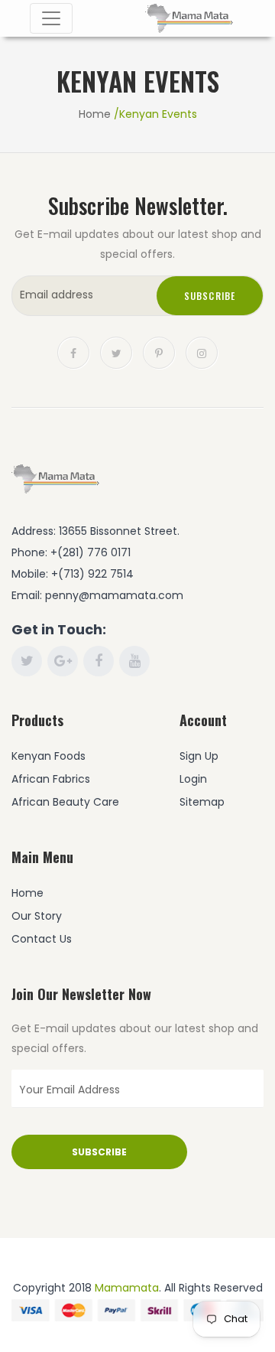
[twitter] (116, 352)
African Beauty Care (65, 802)
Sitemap (202, 802)
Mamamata (127, 1287)
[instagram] (202, 352)
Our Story (36, 916)
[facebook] (73, 352)
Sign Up (199, 756)
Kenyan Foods (48, 756)
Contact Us (41, 938)
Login (193, 779)
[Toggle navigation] (51, 18)
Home (95, 114)
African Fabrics (50, 779)
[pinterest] (159, 352)
